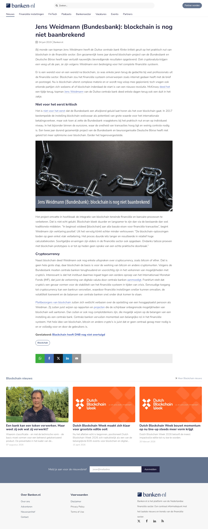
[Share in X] (58, 358)
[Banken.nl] (13, 3)
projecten (99, 307)
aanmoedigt (134, 280)
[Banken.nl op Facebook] (147, 521)
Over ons (25, 501)
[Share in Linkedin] (67, 358)
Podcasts (66, 14)
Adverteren (26, 506)
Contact (24, 516)
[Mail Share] (76, 358)
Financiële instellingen (31, 14)
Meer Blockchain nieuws (190, 378)
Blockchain (42, 342)
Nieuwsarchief (28, 511)
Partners (127, 14)
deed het (165, 87)
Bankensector (83, 14)
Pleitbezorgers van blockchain (53, 302)
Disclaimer (76, 501)
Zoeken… (62, 5)
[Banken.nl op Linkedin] (155, 521)
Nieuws (10, 14)
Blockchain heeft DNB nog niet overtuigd (78, 334)
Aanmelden (151, 469)
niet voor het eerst (54, 111)
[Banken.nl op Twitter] (139, 521)
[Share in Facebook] (49, 358)
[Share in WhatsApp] (40, 358)
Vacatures (101, 14)
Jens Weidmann (73, 91)
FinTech (52, 14)
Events (114, 14)
